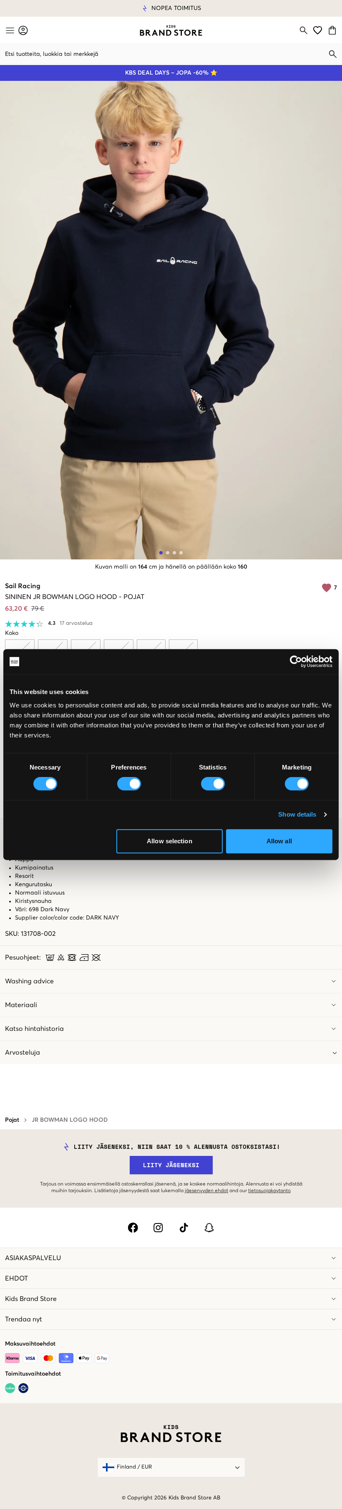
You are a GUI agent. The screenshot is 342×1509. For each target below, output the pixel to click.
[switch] (129, 783)
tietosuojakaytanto (269, 1190)
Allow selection (169, 841)
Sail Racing (22, 586)
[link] (171, 30)
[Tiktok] (184, 1228)
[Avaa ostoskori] (333, 30)
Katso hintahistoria (34, 1028)
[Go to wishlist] (317, 30)
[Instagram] (158, 1228)
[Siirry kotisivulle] (171, 30)
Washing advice (29, 981)
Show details (297, 814)
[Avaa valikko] (9, 30)
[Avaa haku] (303, 30)
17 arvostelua (76, 623)
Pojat (12, 1120)
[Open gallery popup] (171, 320)
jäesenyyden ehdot (206, 1190)
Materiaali (21, 1005)
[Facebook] (133, 1228)
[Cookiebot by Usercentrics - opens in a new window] (295, 661)
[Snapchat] (209, 1228)
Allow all (279, 841)
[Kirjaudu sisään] (23, 30)
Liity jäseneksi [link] (171, 1165)
